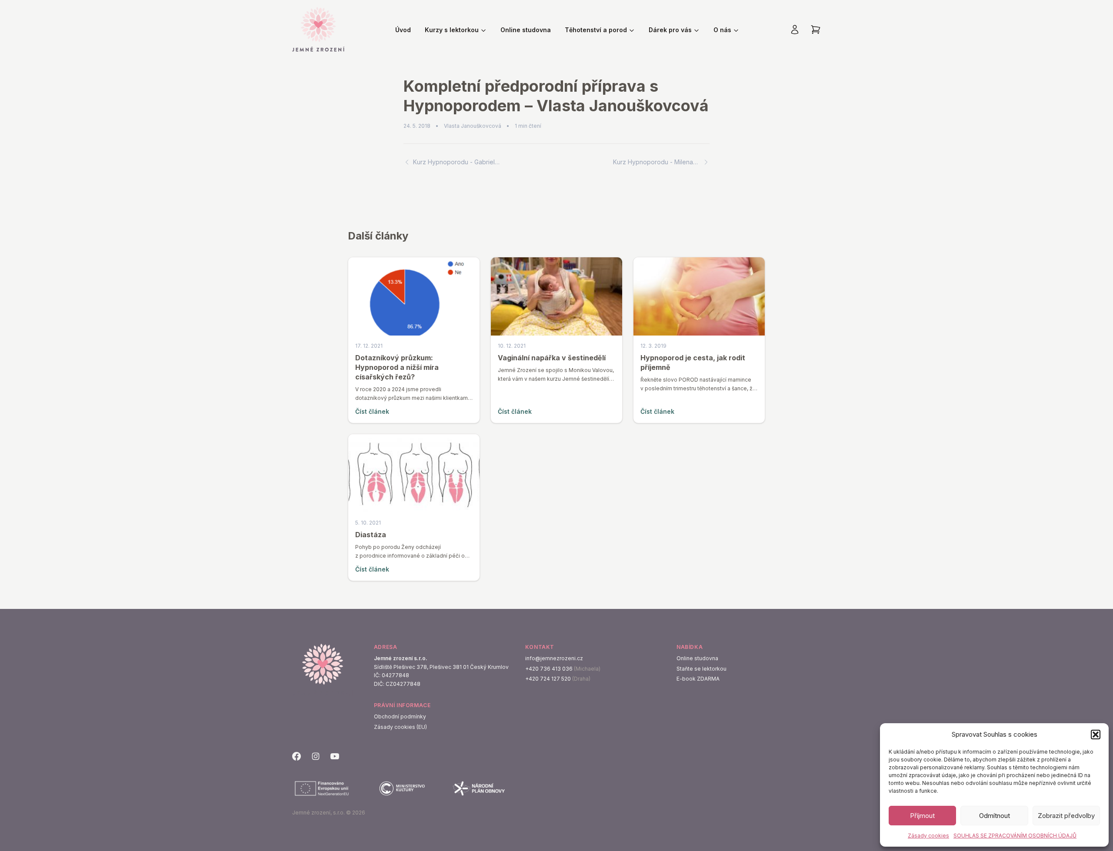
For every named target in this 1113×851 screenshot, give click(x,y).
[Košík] (815, 29)
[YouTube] (334, 756)
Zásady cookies (928, 835)
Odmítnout (994, 815)
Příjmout (922, 815)
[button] (1095, 734)
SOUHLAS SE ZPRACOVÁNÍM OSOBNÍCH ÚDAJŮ (1014, 835)
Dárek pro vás (670, 29)
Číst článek (372, 411)
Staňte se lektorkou (701, 668)
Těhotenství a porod (596, 29)
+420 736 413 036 (549, 668)
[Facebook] (296, 756)
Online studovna (525, 29)
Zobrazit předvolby (1066, 815)
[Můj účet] (795, 29)
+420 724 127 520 (548, 678)
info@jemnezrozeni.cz (554, 658)
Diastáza (370, 534)
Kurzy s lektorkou (452, 29)
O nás (722, 29)
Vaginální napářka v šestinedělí (552, 357)
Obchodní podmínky (400, 716)
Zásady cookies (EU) (400, 727)
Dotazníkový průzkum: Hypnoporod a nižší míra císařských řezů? (397, 367)
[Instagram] (315, 756)
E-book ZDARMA (698, 678)
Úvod (403, 29)
